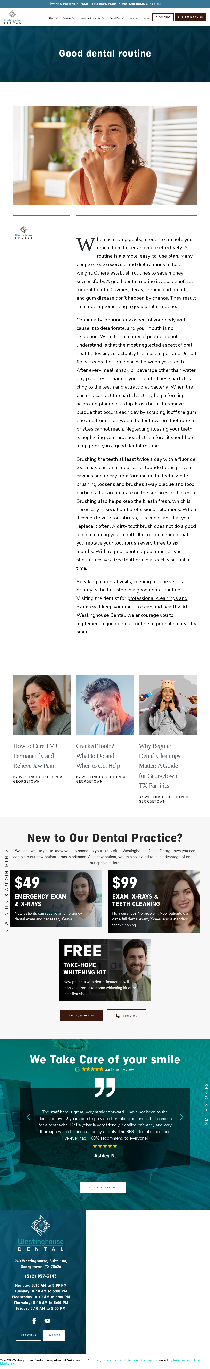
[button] (105, 1069)
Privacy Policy (101, 1360)
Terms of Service (125, 1360)
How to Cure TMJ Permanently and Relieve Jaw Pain (35, 755)
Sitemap (145, 1360)
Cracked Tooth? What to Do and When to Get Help (98, 755)
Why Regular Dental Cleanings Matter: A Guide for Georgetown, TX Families (159, 765)
